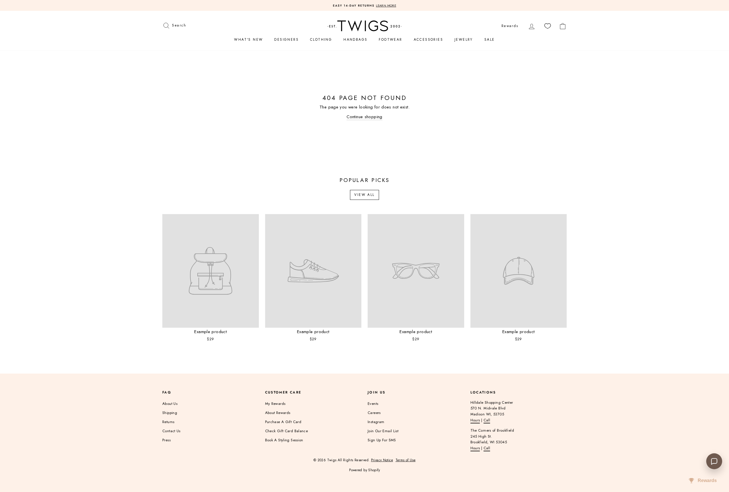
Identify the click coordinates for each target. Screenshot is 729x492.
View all (364, 194)
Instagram (376, 422)
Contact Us (171, 431)
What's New (248, 39)
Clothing (321, 39)
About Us (169, 403)
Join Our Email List (383, 431)
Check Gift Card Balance (286, 431)
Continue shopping (364, 117)
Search (179, 24)
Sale (489, 39)
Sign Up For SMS (382, 440)
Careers (374, 412)
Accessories (428, 39)
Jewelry (463, 39)
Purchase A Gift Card (283, 422)
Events (373, 403)
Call (487, 420)
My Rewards (275, 403)
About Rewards (277, 412)
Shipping (169, 412)
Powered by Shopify (364, 470)
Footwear (390, 39)
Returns (168, 422)
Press (166, 440)
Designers (286, 39)
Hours (475, 420)
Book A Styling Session (284, 440)
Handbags (355, 39)
